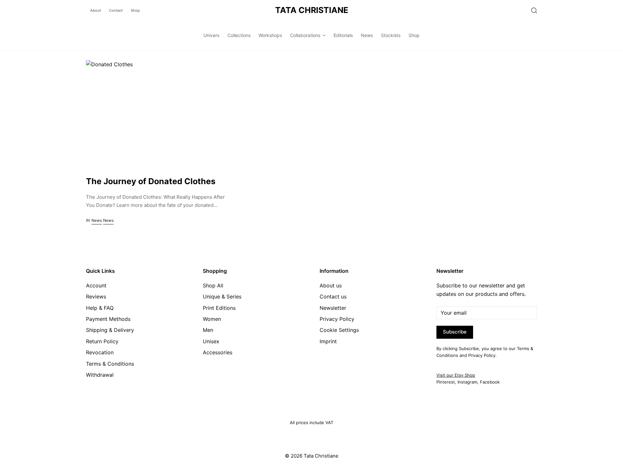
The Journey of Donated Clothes (150, 181)
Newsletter (333, 308)
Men (208, 330)
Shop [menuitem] (135, 10)
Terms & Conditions (110, 363)
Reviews (96, 296)
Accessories (217, 352)
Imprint (328, 341)
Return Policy (102, 341)
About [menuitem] (95, 10)
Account (96, 285)
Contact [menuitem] (116, 10)
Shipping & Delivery (110, 330)
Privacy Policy (337, 319)
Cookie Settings (339, 330)
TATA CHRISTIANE (311, 10)
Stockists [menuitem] (390, 35)
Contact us (333, 296)
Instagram (467, 382)
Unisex (211, 341)
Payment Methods (108, 319)
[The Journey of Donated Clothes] (157, 113)
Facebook (490, 382)
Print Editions (219, 308)
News (97, 220)
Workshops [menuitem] (270, 35)
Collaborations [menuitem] (305, 35)
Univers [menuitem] (211, 35)
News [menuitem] (367, 35)
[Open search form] (534, 10)
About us (331, 285)
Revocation (100, 352)
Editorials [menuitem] (343, 35)
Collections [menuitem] (238, 35)
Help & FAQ (100, 308)
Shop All (213, 285)
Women (212, 319)
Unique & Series (222, 296)
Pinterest (445, 382)
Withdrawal (100, 375)
